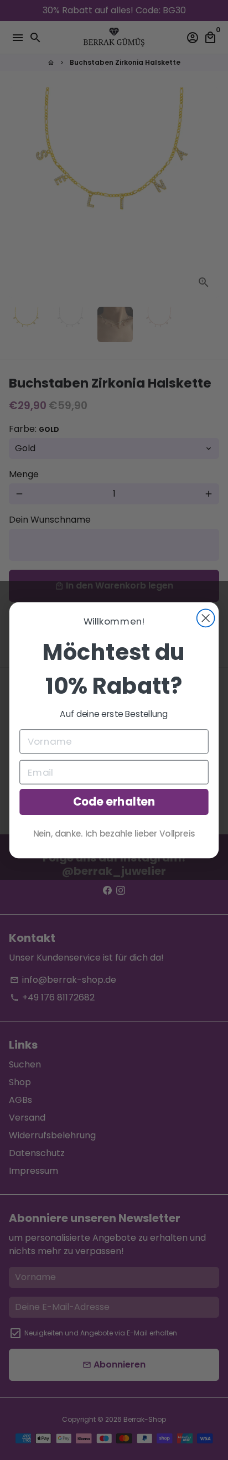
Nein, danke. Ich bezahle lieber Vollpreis (114, 833)
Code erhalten (114, 801)
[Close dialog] (206, 618)
